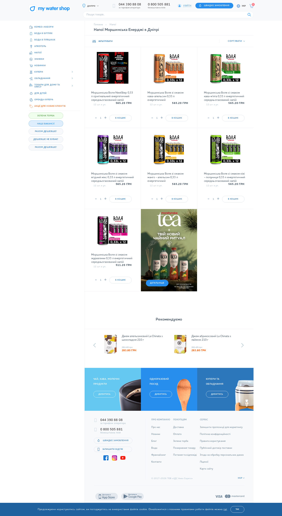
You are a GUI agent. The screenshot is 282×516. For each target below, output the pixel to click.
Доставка (178, 429)
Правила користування (213, 443)
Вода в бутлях (43, 33)
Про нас (155, 429)
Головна (98, 24)
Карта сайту (206, 470)
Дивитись (104, 396)
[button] (94, 345)
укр (244, 6)
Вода (154, 450)
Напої (38, 53)
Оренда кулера (43, 100)
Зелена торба (180, 443)
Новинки (40, 66)
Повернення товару (184, 450)
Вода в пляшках (44, 40)
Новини (155, 436)
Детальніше (157, 283)
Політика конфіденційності (215, 436)
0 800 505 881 (159, 4)
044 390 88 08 (130, 4)
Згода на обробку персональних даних (222, 457)
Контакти (156, 464)
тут (225, 509)
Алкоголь (40, 46)
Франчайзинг (158, 457)
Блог (154, 443)
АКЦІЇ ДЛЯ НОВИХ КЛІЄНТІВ (50, 106)
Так (237, 509)
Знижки (39, 59)
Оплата (177, 436)
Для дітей (40, 93)
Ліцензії (204, 464)
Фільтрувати (105, 41)
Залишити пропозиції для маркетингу (221, 429)
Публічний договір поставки (216, 450)
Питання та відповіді (185, 457)
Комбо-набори (44, 27)
